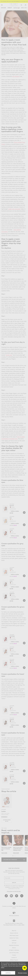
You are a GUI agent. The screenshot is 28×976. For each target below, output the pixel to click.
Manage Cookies (22, 973)
